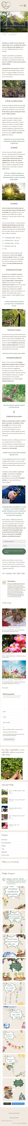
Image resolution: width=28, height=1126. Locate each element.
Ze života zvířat (5, 855)
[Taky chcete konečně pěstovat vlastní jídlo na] (14, 945)
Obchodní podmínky (14, 1117)
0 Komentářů (13, 34)
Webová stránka (6, 722)
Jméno (4, 711)
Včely (3, 849)
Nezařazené (4, 839)
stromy (14, 573)
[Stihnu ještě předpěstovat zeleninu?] (5, 809)
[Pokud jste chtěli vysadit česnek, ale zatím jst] (14, 993)
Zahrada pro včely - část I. (7, 654)
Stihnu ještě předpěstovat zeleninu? (15, 808)
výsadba (18, 573)
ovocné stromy (9, 573)
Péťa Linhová (15, 33)
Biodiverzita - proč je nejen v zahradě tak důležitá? (12, 680)
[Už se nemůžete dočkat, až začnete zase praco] (14, 1017)
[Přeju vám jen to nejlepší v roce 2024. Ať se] (14, 1065)
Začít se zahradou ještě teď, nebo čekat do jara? (11, 628)
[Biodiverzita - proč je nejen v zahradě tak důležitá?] (14, 669)
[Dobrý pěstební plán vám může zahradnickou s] (14, 921)
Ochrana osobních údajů (14, 1113)
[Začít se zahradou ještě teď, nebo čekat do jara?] (14, 617)
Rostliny (3, 845)
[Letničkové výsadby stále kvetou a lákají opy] (14, 897)
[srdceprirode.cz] (6, 5)
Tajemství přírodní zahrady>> (17, 594)
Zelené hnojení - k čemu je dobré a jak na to (17, 800)
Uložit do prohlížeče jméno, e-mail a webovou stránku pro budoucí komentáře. (13, 731)
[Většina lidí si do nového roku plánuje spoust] (14, 1041)
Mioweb (25, 1123)
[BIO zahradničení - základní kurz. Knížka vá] (14, 1089)
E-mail (4, 717)
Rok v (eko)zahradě (6, 842)
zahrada (23, 573)
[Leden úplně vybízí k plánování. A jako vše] (14, 969)
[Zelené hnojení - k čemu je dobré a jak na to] (5, 800)
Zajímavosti (4, 852)
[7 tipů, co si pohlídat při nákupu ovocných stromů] (5, 792)
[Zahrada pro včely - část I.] (14, 643)
